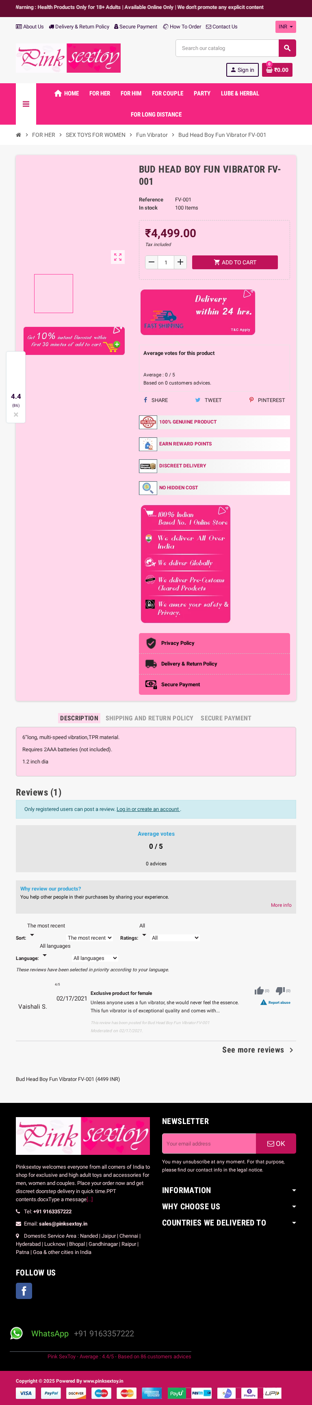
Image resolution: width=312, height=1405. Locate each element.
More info (281, 905)
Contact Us (224, 27)
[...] (90, 1199)
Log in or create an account (148, 809)
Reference (151, 200)
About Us (33, 27)
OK (279, 1143)
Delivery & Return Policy (81, 27)
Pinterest (271, 400)
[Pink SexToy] (68, 57)
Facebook (24, 1291)
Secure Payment (138, 27)
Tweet (213, 400)
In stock (148, 208)
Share (159, 400)
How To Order (185, 27)
